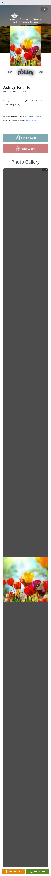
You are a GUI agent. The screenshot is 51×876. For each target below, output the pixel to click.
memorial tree (33, 116)
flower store (31, 120)
